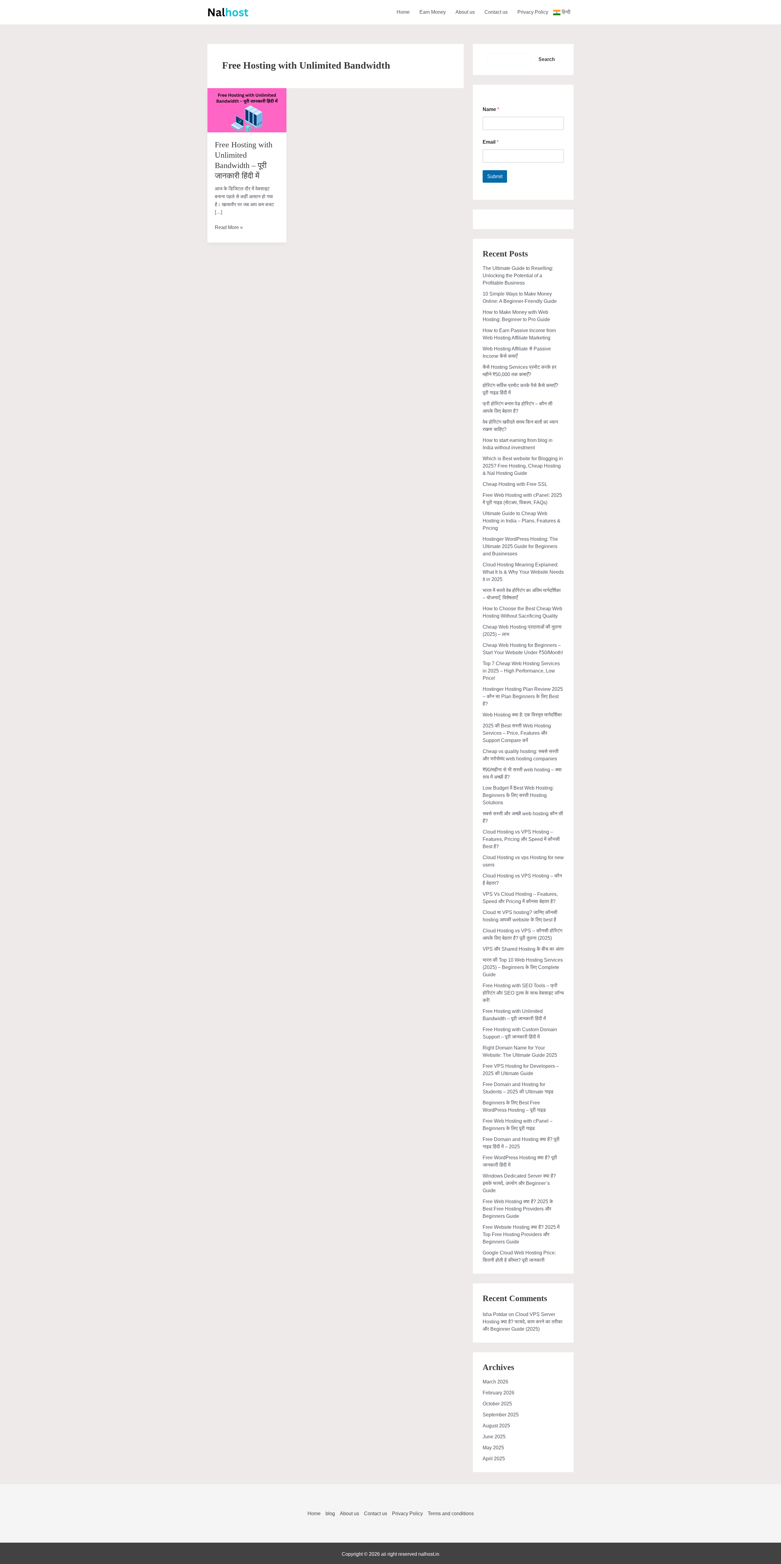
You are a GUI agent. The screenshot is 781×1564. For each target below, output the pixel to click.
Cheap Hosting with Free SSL (515, 484)
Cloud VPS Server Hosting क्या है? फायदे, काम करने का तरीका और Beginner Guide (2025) (523, 1322)
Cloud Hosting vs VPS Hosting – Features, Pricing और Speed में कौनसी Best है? (521, 839)
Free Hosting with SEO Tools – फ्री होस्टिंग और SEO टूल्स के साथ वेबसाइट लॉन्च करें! (523, 993)
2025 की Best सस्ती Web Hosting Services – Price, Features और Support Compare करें (517, 733)
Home (403, 12)
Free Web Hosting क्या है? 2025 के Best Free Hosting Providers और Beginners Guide (518, 1209)
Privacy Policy (532, 12)
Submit (494, 176)
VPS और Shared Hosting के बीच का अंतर (523, 949)
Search (546, 59)
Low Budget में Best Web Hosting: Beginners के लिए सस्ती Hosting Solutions (518, 795)
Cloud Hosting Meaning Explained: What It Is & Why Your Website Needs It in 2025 (523, 572)
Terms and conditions (451, 1513)
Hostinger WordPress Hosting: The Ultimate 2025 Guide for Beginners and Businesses (520, 546)
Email (490, 142)
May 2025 (493, 1447)
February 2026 (498, 1392)
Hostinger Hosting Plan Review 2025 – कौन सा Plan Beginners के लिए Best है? (523, 696)
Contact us (496, 12)
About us (465, 12)
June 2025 (494, 1436)
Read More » (229, 227)
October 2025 (497, 1403)
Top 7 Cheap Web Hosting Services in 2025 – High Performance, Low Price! (521, 671)
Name (491, 109)
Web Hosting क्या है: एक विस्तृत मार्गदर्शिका (522, 714)
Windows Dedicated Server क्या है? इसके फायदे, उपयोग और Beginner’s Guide (519, 1183)
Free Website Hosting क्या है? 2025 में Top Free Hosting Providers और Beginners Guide (521, 1234)
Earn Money (432, 12)
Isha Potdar (495, 1314)
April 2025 (494, 1458)
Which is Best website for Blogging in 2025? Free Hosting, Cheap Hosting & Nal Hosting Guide (523, 466)
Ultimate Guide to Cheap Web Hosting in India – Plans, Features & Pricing (521, 521)
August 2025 (496, 1425)
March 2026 (495, 1381)
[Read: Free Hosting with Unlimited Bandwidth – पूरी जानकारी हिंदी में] (246, 110)
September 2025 (501, 1414)
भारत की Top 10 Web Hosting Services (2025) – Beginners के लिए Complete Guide (523, 967)
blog (330, 1513)
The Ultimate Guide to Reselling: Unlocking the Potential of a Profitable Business (518, 275)
